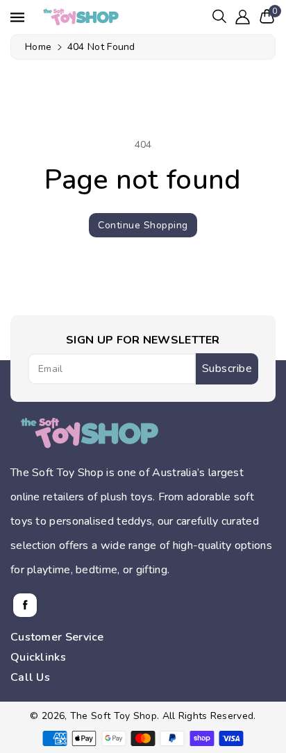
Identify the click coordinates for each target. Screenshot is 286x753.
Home (38, 46)
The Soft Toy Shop (113, 715)
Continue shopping (143, 225)
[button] (219, 16)
